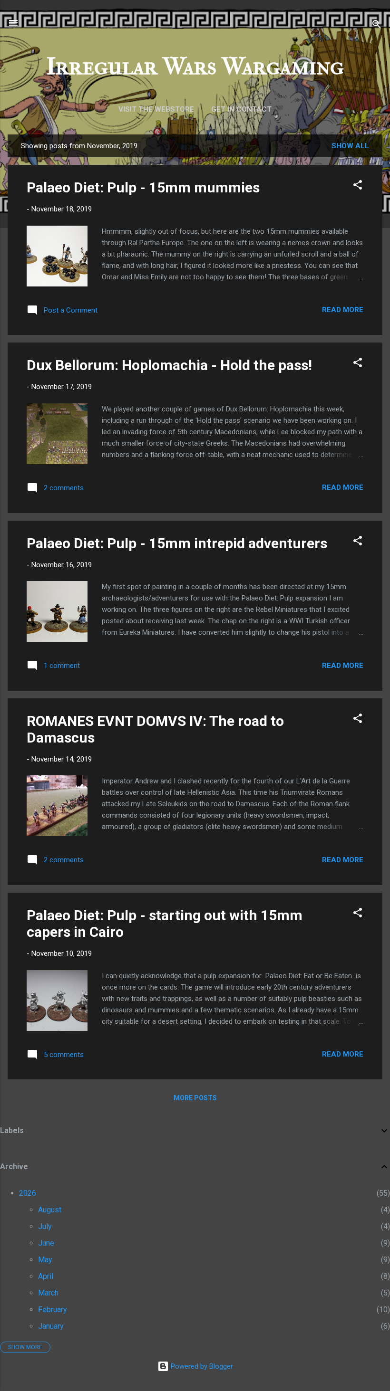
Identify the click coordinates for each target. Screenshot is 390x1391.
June (46, 1243)
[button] (357, 186)
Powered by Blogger (201, 1366)
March (48, 1292)
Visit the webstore (156, 109)
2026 (27, 1193)
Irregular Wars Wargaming (195, 66)
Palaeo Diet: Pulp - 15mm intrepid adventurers (177, 543)
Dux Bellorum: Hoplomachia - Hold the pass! (169, 365)
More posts (195, 1098)
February (52, 1309)
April (45, 1276)
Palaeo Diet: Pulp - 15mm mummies (143, 187)
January (51, 1326)
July (45, 1226)
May (45, 1259)
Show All (350, 146)
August (49, 1209)
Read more (342, 309)
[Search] (376, 25)
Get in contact (241, 109)
